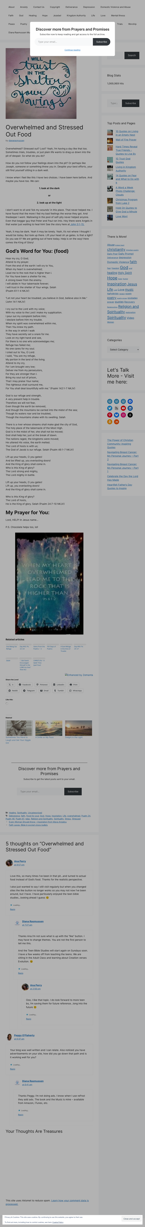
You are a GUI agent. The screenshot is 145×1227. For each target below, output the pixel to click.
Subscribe (101, 41)
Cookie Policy (57, 1222)
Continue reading (72, 50)
